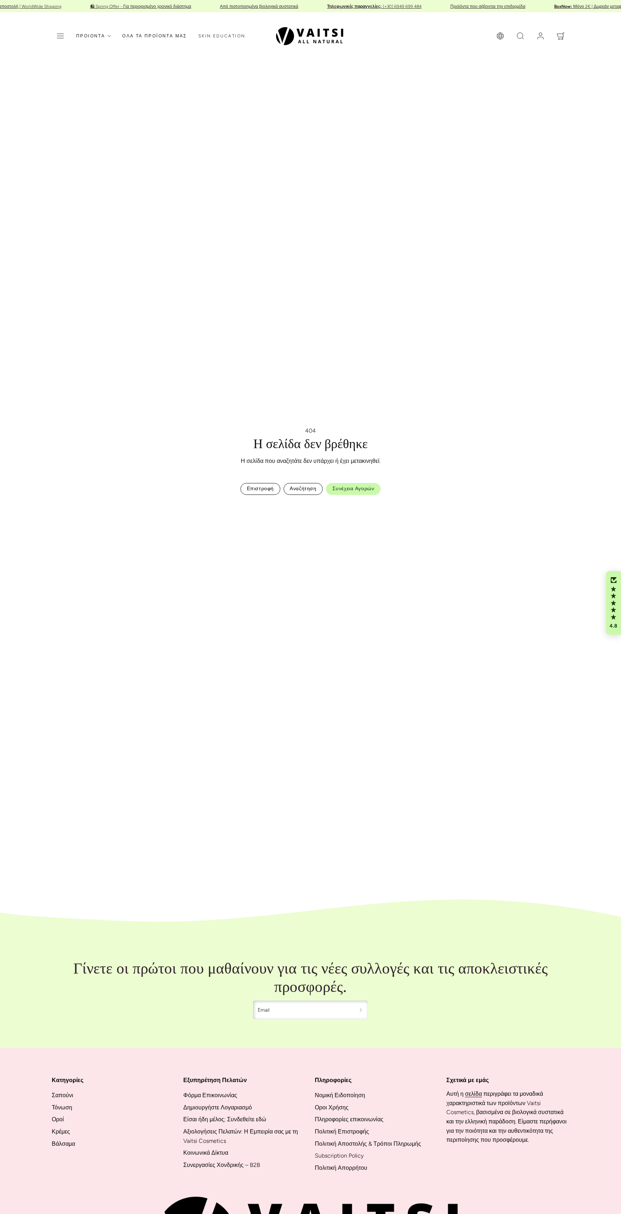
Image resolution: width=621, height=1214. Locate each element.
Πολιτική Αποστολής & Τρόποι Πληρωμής (368, 1143)
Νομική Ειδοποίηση (340, 1095)
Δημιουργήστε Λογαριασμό (217, 1107)
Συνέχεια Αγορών (353, 489)
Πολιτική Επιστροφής (342, 1131)
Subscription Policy (339, 1155)
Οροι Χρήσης (332, 1107)
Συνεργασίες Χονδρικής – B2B (221, 1165)
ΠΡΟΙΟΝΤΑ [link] (90, 35)
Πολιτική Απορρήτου (341, 1167)
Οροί (58, 1119)
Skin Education (221, 35)
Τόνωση (62, 1107)
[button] (60, 36)
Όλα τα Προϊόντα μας (154, 35)
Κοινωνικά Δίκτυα (205, 1152)
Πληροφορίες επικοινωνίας (349, 1119)
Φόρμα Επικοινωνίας (210, 1095)
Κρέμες (61, 1131)
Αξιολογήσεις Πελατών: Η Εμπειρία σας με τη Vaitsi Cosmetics (240, 1136)
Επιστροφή (260, 489)
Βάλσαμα (63, 1143)
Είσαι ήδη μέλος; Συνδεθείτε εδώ (224, 1119)
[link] (500, 36)
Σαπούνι (62, 1095)
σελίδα (473, 1093)
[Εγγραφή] (361, 1010)
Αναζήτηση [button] (303, 489)
